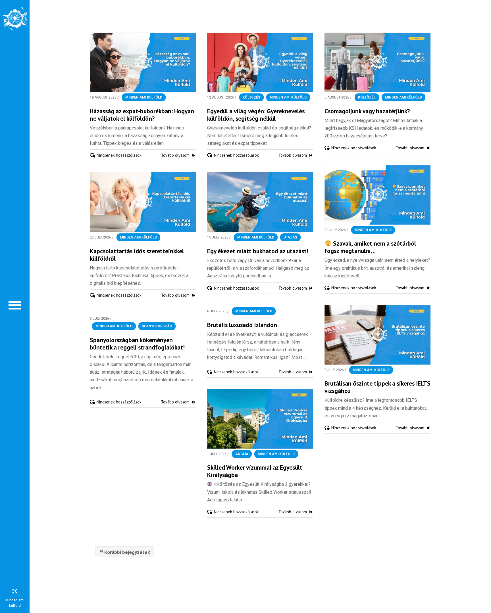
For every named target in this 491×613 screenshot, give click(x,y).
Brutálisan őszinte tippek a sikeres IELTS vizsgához (377, 387)
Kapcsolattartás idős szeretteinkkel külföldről (137, 254)
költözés (251, 97)
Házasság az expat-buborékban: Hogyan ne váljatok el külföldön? (142, 114)
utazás (290, 237)
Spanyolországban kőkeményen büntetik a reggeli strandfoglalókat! (137, 343)
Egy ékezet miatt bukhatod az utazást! (257, 251)
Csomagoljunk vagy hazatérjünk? (367, 111)
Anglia (241, 454)
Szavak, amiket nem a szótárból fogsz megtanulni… (370, 247)
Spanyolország (157, 326)
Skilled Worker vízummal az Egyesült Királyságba (254, 471)
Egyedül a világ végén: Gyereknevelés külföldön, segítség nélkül (256, 114)
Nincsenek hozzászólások (119, 155)
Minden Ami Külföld (143, 97)
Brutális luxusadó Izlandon (242, 325)
